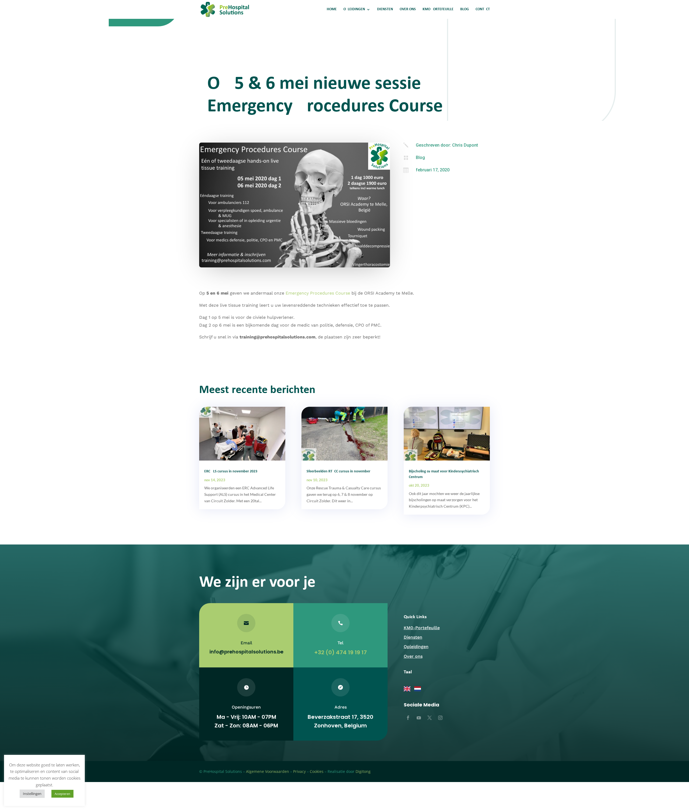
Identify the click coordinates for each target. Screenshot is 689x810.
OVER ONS (408, 9)
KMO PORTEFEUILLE (438, 9)
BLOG (464, 9)
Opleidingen (416, 646)
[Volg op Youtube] (418, 717)
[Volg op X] (429, 717)
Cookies (317, 771)
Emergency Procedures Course (318, 293)
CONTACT (483, 9)
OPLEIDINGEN (354, 9)
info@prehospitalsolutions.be (246, 651)
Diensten (413, 637)
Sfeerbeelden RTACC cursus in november (338, 471)
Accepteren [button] (62, 794)
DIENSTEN (385, 9)
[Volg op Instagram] (440, 717)
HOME (332, 9)
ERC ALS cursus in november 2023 (230, 471)
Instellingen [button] (32, 793)
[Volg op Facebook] (408, 717)
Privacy (299, 771)
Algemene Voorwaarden (267, 771)
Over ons (413, 656)
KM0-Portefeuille (422, 627)
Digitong (363, 771)
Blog (420, 157)
